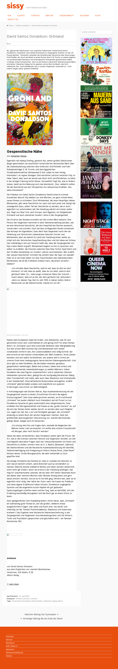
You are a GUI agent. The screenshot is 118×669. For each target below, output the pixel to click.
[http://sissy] (27, 9)
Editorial (9, 640)
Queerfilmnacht (66, 15)
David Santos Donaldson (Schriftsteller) (27, 601)
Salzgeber (84, 15)
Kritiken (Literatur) (23, 599)
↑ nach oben (13, 584)
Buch (9, 44)
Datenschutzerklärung (14, 653)
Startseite (10, 636)
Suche (97, 15)
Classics (21, 15)
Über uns (49, 15)
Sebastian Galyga (18, 156)
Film (9, 15)
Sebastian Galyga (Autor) (53, 601)
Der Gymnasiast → (41, 614)
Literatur (35, 15)
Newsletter (13, 19)
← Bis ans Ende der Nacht (42, 618)
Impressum (10, 649)
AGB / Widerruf (11, 646)
